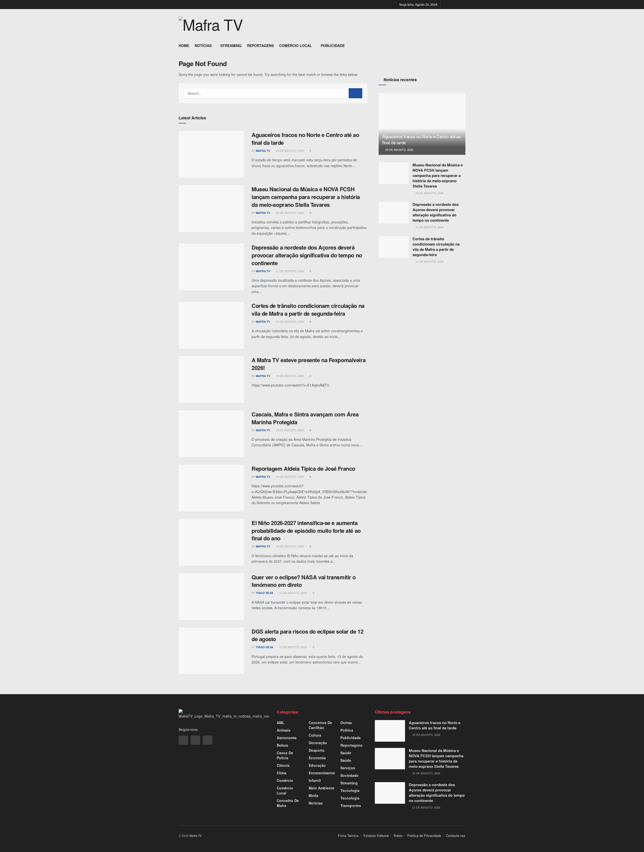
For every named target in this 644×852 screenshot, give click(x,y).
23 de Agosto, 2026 (289, 213)
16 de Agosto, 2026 (289, 376)
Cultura (315, 735)
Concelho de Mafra (288, 803)
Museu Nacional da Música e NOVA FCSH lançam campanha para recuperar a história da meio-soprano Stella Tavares (306, 197)
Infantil (315, 780)
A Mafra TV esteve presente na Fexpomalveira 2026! (309, 364)
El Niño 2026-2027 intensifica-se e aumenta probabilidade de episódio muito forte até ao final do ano (306, 530)
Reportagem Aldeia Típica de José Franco (303, 468)
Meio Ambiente (321, 787)
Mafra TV (263, 151)
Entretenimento (322, 772)
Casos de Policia (285, 755)
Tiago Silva (264, 593)
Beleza (282, 745)
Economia (317, 757)
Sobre (398, 835)
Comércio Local (295, 45)
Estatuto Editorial (376, 835)
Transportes (350, 805)
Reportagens (260, 45)
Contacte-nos (455, 835)
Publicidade (333, 45)
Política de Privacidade (424, 835)
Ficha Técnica (348, 835)
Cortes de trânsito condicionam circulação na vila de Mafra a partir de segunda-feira (308, 309)
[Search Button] (355, 93)
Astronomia (287, 737)
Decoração (318, 742)
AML (281, 722)
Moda (313, 795)
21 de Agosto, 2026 (289, 271)
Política (346, 730)
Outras (346, 722)
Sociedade (349, 775)
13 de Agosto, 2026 (289, 430)
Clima (281, 772)
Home (184, 45)
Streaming (231, 45)
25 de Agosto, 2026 (289, 151)
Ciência (283, 765)
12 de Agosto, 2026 (292, 593)
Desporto (317, 750)
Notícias (203, 45)
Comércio (285, 780)
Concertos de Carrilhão (320, 725)
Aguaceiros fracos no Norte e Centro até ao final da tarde (305, 139)
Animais (284, 730)
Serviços (347, 767)
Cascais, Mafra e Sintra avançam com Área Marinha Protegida (305, 418)
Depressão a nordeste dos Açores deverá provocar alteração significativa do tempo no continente (307, 255)
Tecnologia (349, 790)
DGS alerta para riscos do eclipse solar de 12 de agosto (307, 635)
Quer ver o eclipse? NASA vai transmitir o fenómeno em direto (304, 581)
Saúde (345, 752)
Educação (317, 765)
